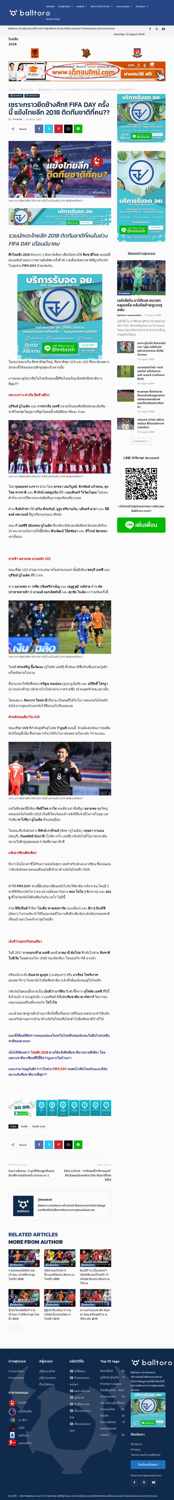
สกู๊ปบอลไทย (27, 90)
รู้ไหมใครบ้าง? (45, 90)
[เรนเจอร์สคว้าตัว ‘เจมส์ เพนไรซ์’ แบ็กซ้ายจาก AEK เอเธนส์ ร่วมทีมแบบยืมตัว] (125, 371)
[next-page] (18, 1327)
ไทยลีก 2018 (38, 1126)
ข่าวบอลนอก (124, 293)
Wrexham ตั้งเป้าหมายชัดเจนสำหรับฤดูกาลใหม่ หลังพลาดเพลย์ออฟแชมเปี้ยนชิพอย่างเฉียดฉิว (151, 399)
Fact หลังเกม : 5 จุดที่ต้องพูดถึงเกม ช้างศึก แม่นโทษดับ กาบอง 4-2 (31, 1173)
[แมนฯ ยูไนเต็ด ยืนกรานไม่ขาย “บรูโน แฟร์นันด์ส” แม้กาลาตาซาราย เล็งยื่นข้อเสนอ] (125, 347)
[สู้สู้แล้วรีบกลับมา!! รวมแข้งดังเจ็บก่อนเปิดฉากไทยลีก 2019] (59, 1298)
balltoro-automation (129, 315)
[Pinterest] (58, 129)
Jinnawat (17, 119)
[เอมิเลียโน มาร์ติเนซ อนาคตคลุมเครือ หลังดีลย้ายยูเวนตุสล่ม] (141, 277)
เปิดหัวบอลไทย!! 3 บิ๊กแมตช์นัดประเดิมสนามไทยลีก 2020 (59, 1275)
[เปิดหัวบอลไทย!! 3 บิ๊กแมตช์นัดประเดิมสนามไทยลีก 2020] (59, 1258)
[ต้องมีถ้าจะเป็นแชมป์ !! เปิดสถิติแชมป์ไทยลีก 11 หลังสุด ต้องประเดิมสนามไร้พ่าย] (95, 1258)
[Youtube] (163, 29)
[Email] (68, 129)
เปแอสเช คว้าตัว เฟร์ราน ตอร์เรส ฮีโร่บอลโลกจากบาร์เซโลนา (150, 423)
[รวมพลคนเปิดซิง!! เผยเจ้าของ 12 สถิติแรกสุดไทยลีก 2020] (24, 1258)
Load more (140, 441)
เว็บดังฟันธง (46, 1384)
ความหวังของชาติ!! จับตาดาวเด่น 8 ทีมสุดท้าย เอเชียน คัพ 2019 (95, 1314)
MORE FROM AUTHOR (35, 1241)
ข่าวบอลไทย (15, 1371)
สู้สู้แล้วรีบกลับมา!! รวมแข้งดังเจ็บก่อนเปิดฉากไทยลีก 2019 (57, 1314)
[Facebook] (150, 29)
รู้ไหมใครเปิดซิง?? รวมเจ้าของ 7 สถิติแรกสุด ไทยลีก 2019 (23, 1314)
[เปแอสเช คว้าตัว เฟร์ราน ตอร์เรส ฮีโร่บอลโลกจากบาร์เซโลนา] (125, 424)
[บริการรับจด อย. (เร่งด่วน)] (59, 216)
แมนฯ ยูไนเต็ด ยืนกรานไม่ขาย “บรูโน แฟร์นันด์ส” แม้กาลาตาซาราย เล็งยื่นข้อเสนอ (151, 349)
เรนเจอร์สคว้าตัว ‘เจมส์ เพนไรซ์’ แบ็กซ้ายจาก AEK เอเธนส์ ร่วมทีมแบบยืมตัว (151, 373)
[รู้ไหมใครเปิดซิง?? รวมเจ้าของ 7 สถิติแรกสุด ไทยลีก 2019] (24, 1298)
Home (12, 90)
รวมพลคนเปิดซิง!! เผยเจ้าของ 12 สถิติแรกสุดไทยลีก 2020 (21, 1275)
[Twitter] (156, 29)
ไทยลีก (24, 1126)
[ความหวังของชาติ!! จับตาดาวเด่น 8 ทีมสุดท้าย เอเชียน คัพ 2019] (95, 1298)
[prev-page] (11, 1327)
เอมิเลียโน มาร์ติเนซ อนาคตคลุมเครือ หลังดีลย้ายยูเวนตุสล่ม (139, 305)
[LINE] (78, 129)
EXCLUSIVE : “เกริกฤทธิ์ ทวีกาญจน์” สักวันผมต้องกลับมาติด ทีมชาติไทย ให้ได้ (87, 1175)
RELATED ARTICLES (33, 1234)
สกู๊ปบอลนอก (47, 1378)
